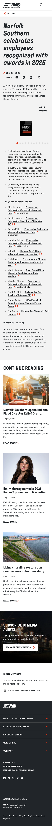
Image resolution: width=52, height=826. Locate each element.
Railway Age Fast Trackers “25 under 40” (25, 293)
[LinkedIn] (4, 778)
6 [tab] (31, 143)
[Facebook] (9, 778)
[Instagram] (13, 778)
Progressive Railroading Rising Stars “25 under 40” (25, 221)
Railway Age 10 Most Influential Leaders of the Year (24, 252)
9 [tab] (39, 143)
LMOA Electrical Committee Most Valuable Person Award (24, 303)
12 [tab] (48, 143)
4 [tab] (25, 143)
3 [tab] (23, 143)
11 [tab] (45, 143)
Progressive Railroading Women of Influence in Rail (25, 210)
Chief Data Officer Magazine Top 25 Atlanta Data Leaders (26, 273)
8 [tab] (36, 143)
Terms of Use (7, 816)
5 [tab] (28, 143)
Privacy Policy (18, 816)
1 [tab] (17, 143)
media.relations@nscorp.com (24, 690)
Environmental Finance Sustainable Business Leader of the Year (27, 262)
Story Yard (11, 13)
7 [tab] (34, 143)
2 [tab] (20, 143)
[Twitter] (18, 778)
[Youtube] (22, 778)
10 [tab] (42, 143)
